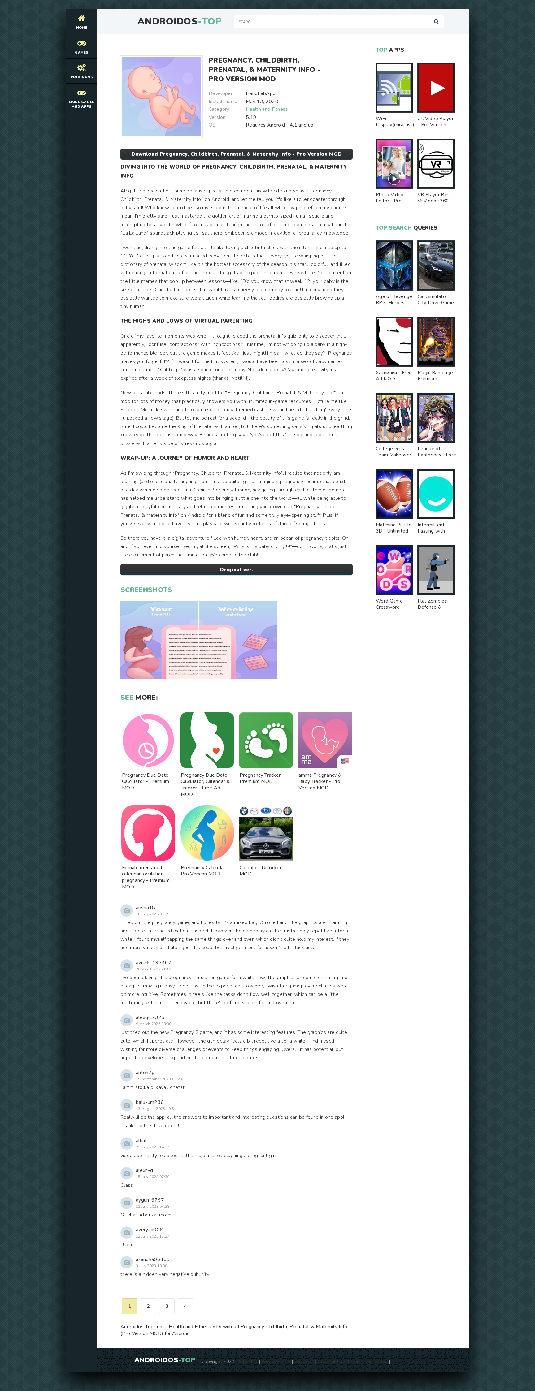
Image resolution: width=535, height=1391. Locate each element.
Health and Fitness (267, 109)
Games (82, 52)
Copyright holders (336, 1361)
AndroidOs (179, 21)
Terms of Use (374, 1361)
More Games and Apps (81, 104)
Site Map (248, 1361)
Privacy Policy (275, 1361)
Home (81, 27)
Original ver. (236, 569)
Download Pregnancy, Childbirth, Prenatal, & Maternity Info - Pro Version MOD (236, 154)
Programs (82, 77)
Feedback (304, 1361)
